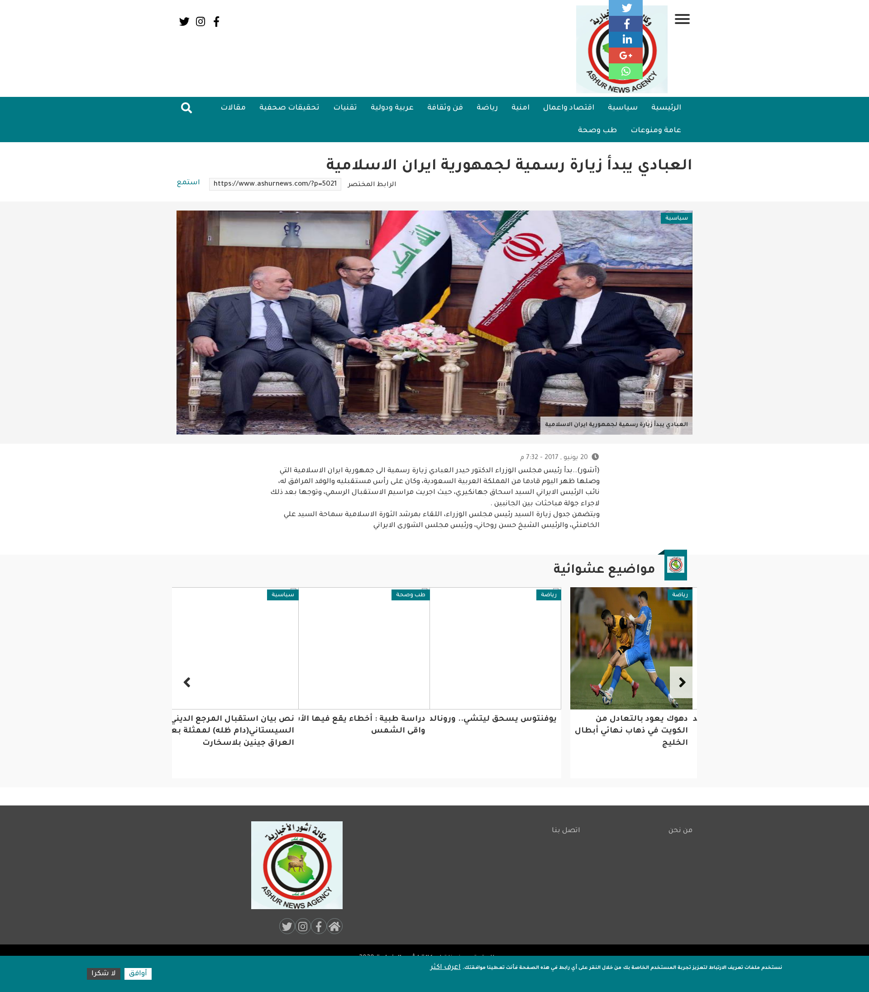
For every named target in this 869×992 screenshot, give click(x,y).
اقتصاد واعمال (568, 108)
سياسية (623, 108)
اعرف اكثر (445, 968)
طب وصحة (597, 131)
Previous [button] (681, 682)
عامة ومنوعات (655, 131)
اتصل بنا (566, 831)
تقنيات (345, 108)
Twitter (184, 21)
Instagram (200, 21)
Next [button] (188, 682)
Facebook (216, 21)
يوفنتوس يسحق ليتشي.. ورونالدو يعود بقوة (601, 719)
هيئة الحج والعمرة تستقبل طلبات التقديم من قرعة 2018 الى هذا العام (238, 731)
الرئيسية (666, 108)
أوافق (138, 974)
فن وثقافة (445, 108)
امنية (520, 108)
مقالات (233, 108)
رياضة (487, 108)
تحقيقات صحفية (289, 108)
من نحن (680, 831)
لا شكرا (103, 974)
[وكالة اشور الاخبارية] (293, 865)
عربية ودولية (392, 108)
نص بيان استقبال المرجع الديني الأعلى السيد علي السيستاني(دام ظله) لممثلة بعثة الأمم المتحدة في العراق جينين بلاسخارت (325, 731)
